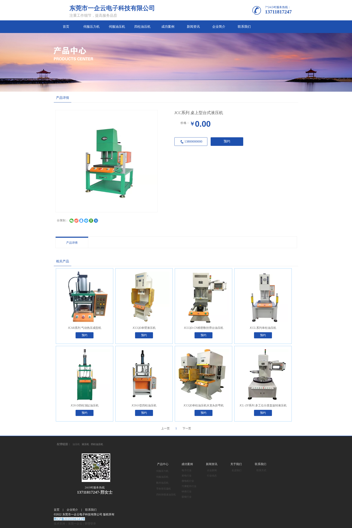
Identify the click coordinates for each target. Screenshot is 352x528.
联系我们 (260, 464)
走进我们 (236, 470)
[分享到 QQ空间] (86, 221)
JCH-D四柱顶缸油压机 (85, 405)
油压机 (76, 444)
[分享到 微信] (71, 221)
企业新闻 (212, 470)
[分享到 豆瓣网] (91, 221)
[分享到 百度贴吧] (96, 221)
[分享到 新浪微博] (76, 221)
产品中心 (162, 464)
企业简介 (72, 509)
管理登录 (90, 523)
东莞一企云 (75, 523)
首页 (56, 509)
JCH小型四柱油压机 (144, 405)
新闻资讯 (211, 464)
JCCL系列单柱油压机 (263, 327)
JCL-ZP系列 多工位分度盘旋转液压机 (263, 405)
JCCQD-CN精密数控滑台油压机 (203, 327)
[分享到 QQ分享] (81, 221)
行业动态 (212, 475)
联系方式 (261, 470)
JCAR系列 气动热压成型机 (84, 327)
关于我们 (236, 464)
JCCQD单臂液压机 (144, 327)
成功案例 (187, 464)
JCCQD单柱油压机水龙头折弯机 (204, 405)
